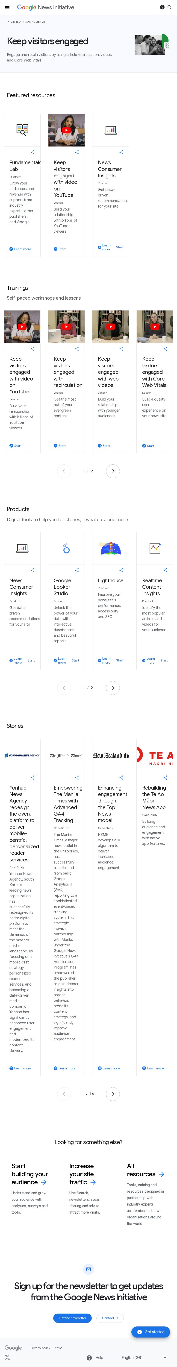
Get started (151, 1332)
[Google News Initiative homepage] (45, 7)
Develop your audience (28, 21)
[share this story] (33, 152)
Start (119, 247)
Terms (57, 1348)
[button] (145, 1357)
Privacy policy (40, 1348)
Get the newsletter (72, 1318)
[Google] (13, 1348)
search (169, 7)
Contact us (110, 1318)
